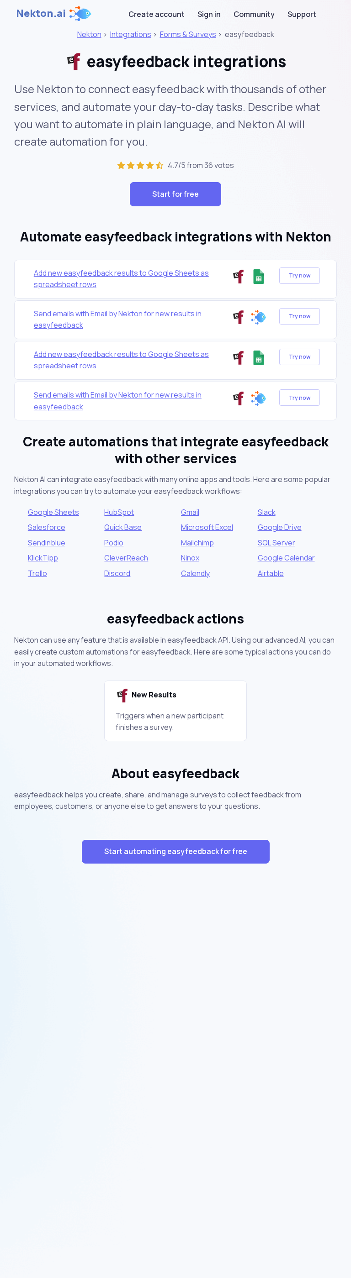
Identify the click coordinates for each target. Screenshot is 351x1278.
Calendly (195, 573)
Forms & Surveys (188, 34)
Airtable (271, 573)
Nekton (89, 34)
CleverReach (126, 558)
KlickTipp (43, 558)
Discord (117, 573)
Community (254, 14)
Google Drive (280, 527)
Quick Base (123, 527)
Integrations (130, 34)
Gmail (190, 512)
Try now (299, 275)
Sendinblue (46, 543)
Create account (156, 14)
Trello (37, 573)
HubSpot (119, 512)
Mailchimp (197, 543)
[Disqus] (175, 1033)
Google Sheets (53, 512)
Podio (113, 543)
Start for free (175, 194)
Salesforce (46, 527)
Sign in (209, 14)
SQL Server (276, 543)
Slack (267, 512)
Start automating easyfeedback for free (175, 851)
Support (301, 14)
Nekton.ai (41, 13)
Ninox (190, 558)
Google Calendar (286, 558)
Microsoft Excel (207, 527)
